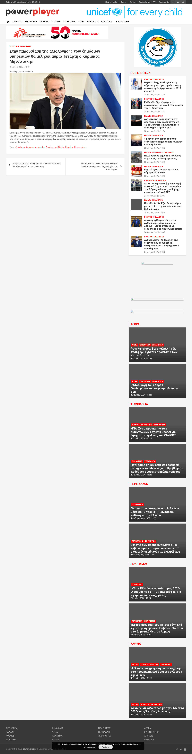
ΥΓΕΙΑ (81, 21)
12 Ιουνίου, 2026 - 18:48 (141, 475)
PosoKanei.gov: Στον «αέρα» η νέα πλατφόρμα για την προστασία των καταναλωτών (154, 352)
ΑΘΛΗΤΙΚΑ (106, 21)
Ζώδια (132, 2)
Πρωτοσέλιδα (111, 2)
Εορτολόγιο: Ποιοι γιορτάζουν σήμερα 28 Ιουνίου (161, 171)
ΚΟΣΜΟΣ (55, 21)
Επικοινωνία (164, 2)
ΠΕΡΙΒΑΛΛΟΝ (139, 484)
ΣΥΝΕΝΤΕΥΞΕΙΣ (151, 732)
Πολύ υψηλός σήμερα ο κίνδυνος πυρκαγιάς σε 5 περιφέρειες (162, 157)
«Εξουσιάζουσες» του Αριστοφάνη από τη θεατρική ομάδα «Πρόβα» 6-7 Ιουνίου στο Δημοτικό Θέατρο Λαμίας (157, 628)
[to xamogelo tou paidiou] (157, 28)
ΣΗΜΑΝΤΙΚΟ (25, 46)
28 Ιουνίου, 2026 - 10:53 (154, 162)
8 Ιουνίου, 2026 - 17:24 (141, 598)
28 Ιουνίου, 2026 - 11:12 (154, 111)
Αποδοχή (105, 747)
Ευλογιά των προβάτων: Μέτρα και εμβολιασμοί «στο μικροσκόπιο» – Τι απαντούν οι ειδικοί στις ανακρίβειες (155, 548)
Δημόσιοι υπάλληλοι (55, 147)
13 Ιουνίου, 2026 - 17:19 (141, 438)
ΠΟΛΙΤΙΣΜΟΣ (139, 564)
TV (154, 2)
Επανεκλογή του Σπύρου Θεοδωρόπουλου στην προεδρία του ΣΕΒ (155, 388)
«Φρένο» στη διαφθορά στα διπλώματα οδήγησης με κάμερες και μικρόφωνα (163, 141)
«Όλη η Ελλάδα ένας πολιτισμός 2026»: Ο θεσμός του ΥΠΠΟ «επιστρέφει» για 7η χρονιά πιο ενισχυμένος (156, 592)
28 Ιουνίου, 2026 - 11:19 (154, 94)
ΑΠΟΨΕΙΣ (148, 736)
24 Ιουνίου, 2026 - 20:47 (154, 196)
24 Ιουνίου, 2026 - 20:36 (154, 252)
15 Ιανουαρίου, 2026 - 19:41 (143, 555)
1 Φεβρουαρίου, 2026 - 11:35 (143, 518)
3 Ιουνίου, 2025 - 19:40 (20, 67)
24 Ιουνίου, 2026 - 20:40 (154, 232)
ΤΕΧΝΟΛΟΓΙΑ (139, 404)
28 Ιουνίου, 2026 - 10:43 (154, 176)
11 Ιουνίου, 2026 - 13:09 (141, 714)
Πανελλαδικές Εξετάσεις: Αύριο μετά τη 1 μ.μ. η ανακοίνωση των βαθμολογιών (163, 206)
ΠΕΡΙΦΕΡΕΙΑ (69, 21)
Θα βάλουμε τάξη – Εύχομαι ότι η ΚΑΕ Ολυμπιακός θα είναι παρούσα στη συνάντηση (37, 165)
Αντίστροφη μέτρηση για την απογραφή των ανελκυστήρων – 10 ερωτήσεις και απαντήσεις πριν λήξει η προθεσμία (162, 123)
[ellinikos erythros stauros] (157, 263)
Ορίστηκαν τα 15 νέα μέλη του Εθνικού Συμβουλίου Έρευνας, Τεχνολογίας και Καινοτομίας (99, 166)
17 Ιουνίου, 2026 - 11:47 (141, 358)
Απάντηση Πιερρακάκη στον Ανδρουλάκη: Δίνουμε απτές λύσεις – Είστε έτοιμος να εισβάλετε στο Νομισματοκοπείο (163, 224)
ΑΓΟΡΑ (135, 324)
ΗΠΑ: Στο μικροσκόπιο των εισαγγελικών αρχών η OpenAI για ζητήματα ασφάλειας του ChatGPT (153, 432)
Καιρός (124, 2)
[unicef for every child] (135, 7)
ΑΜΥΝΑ (136, 643)
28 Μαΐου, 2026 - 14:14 (141, 634)
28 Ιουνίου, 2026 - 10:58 (154, 148)
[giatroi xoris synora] (57, 28)
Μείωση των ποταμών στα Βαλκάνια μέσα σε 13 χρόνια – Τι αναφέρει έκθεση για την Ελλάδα (155, 512)
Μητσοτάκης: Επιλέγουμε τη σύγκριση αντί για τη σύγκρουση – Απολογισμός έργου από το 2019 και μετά (163, 86)
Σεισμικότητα (144, 2)
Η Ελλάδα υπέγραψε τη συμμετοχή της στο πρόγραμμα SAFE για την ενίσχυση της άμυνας (156, 672)
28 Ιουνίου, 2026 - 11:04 (154, 131)
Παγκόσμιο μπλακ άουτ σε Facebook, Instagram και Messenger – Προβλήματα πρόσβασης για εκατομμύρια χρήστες (157, 468)
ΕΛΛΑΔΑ (44, 21)
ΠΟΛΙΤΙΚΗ (17, 21)
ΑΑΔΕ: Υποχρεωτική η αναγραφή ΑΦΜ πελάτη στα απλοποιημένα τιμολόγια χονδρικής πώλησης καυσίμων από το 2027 (162, 188)
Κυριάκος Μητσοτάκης (75, 147)
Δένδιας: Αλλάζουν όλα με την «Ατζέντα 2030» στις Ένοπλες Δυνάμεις (157, 709)
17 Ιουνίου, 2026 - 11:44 (141, 395)
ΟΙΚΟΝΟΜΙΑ (31, 21)
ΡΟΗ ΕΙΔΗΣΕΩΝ (141, 73)
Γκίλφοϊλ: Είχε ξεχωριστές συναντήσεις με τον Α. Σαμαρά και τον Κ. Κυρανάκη (163, 105)
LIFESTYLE (92, 21)
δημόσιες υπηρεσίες (35, 147)
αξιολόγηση (20, 147)
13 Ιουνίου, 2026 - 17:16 (141, 678)
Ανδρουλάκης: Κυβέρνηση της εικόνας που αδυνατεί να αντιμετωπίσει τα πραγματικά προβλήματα (161, 244)
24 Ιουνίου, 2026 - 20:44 (154, 212)
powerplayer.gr (29, 749)
